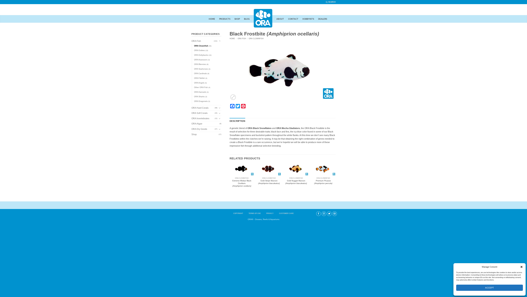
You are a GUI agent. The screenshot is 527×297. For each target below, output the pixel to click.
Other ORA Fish (201, 87)
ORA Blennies (200, 64)
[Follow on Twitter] (329, 213)
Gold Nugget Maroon (296, 182)
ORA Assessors (200, 60)
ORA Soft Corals (199, 113)
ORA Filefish (199, 78)
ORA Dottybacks (201, 55)
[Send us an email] (334, 213)
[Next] (334, 166)
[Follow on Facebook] (318, 213)
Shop (194, 134)
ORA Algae (196, 124)
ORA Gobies (199, 50)
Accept (489, 288)
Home (232, 39)
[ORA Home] (263, 20)
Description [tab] (237, 121)
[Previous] (231, 166)
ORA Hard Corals (199, 108)
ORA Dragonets (201, 101)
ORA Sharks (199, 96)
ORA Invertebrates (200, 118)
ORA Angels (199, 83)
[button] (521, 267)
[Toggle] (219, 41)
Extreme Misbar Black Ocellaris (241, 183)
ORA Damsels (200, 92)
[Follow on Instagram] (324, 213)
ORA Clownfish (256, 39)
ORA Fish (242, 39)
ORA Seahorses (201, 69)
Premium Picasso (323, 182)
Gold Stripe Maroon (269, 182)
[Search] (331, 2)
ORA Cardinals (200, 73)
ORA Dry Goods (199, 129)
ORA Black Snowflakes (259, 128)
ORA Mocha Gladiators (288, 128)
